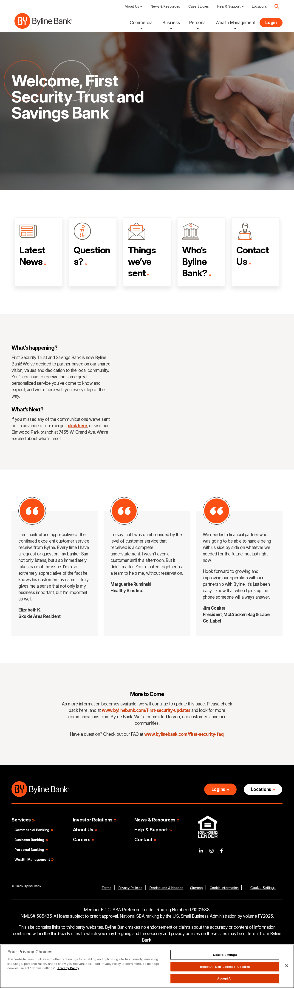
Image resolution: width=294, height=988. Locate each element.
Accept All (224, 978)
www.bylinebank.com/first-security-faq (184, 734)
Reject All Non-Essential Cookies (225, 966)
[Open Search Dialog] (277, 6)
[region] (147, 966)
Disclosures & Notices (166, 888)
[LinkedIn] (201, 851)
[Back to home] (43, 23)
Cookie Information (224, 888)
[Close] (287, 966)
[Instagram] (211, 851)
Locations (261, 789)
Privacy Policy (68, 968)
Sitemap (196, 888)
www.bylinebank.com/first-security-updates (146, 710)
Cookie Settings (263, 888)
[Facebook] (221, 851)
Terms (106, 888)
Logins (218, 789)
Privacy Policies (130, 888)
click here (77, 425)
